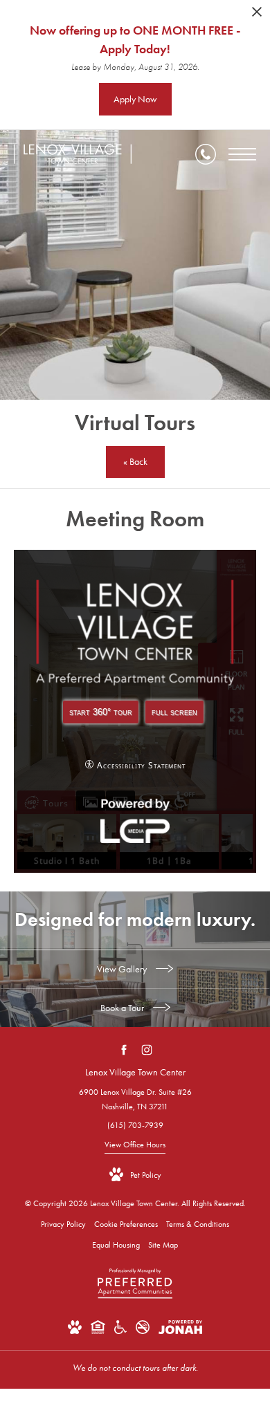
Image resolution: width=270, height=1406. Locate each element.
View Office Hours (135, 1144)
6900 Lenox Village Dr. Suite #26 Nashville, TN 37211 (135, 1099)
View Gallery (123, 969)
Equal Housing (116, 1244)
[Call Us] (205, 154)
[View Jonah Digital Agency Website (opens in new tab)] (180, 1330)
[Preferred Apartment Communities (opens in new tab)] (135, 1298)
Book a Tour (123, 1007)
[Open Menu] (242, 154)
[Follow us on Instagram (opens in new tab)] (146, 1049)
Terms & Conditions (197, 1224)
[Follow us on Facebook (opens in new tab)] (123, 1049)
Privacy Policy (63, 1224)
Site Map (163, 1244)
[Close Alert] (257, 15)
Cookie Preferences (126, 1224)
